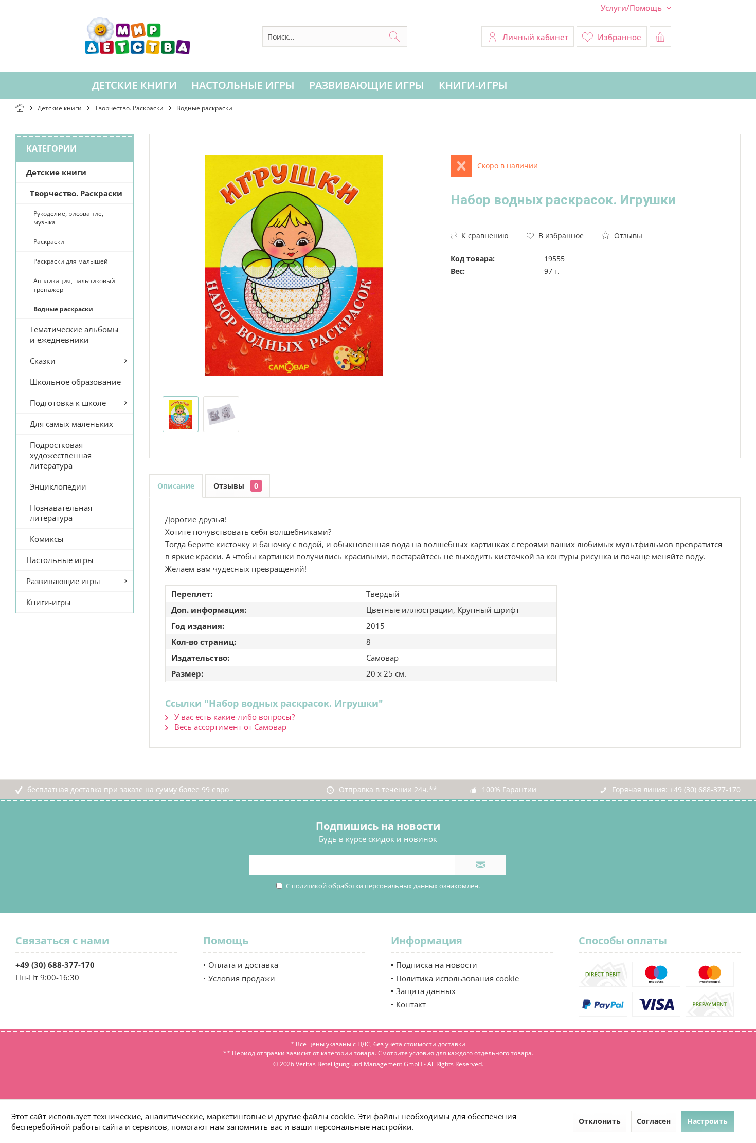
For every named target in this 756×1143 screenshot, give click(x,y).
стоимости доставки (434, 1044)
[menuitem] (632, 8)
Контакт (411, 1004)
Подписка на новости (436, 965)
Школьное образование (75, 382)
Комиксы (47, 539)
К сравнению (484, 235)
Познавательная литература (61, 512)
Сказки (43, 360)
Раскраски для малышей (70, 261)
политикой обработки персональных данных (365, 885)
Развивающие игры (63, 581)
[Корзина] (660, 36)
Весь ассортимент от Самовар (229, 727)
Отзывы (627, 235)
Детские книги (56, 172)
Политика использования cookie (457, 978)
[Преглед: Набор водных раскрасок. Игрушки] (181, 414)
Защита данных (426, 991)
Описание (175, 486)
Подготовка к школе (68, 403)
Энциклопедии (58, 486)
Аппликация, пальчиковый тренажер (74, 285)
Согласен (654, 1121)
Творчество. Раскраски (76, 193)
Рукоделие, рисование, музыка (68, 218)
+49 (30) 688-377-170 (705, 789)
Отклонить (600, 1121)
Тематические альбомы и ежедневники (74, 334)
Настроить (707, 1121)
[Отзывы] (584, 213)
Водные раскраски (63, 309)
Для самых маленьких (71, 424)
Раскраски (48, 241)
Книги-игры (48, 602)
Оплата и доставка (243, 965)
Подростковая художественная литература (61, 455)
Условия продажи (241, 978)
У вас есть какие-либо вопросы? (233, 716)
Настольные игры (60, 560)
